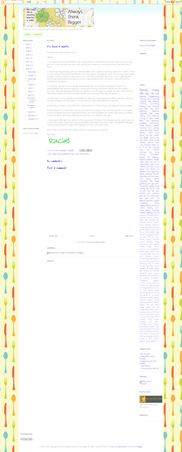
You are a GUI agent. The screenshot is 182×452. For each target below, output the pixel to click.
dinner (156, 179)
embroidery (155, 155)
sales (148, 305)
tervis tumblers (153, 324)
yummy (156, 213)
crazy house (155, 176)
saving (142, 307)
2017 (28, 48)
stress (157, 317)
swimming (79, 154)
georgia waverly (149, 138)
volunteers (155, 331)
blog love (151, 237)
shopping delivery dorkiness (149, 205)
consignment (155, 249)
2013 (28, 62)
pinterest (156, 193)
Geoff (157, 142)
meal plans (144, 140)
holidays (151, 186)
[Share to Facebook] (88, 150)
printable (150, 297)
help (141, 276)
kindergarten (144, 281)
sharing (151, 310)
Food (146, 130)
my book (144, 109)
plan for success (149, 196)
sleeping (150, 208)
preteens (150, 159)
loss (150, 283)
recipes (156, 159)
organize (142, 159)
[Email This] (80, 150)
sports (157, 314)
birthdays (143, 123)
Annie (142, 130)
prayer (157, 295)
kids (72, 154)
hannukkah (144, 186)
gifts (149, 184)
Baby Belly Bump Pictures (147, 357)
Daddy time (144, 220)
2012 (28, 65)
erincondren (144, 181)
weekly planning (148, 334)
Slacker (142, 174)
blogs (157, 237)
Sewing (142, 106)
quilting (156, 300)
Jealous (156, 223)
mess (148, 191)
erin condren (152, 261)
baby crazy (154, 113)
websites (150, 142)
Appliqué (142, 218)
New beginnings (153, 172)
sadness (142, 305)
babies (143, 96)
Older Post (129, 236)
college (149, 247)
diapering (156, 259)
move (151, 285)
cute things (145, 179)
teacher (146, 164)
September (32, 79)
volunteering (148, 331)
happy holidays (153, 273)
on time (143, 290)
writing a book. (146, 339)
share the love (150, 162)
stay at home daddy (147, 317)
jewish (156, 125)
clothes (142, 247)
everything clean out (147, 264)
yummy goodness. (151, 341)
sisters (142, 208)
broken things (145, 239)
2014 (28, 58)
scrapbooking (144, 310)
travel (86, 154)
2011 (27, 69)
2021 (28, 44)
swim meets (154, 322)
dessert (156, 256)
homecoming (152, 276)
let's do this (150, 188)
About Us (38, 35)
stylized (156, 319)
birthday (149, 174)
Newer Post (53, 236)
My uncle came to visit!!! (31, 100)
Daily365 (152, 220)
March (31, 112)
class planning (154, 244)
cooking (142, 116)
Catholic (156, 218)
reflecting (143, 302)
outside (150, 290)
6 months (155, 215)
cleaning (142, 133)
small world (155, 312)
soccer (152, 314)
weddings (149, 213)
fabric (157, 264)
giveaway (142, 268)
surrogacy (143, 322)
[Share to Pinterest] (91, 150)
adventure (155, 121)
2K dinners (143, 215)
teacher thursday (152, 210)
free (152, 266)
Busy (152, 167)
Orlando (150, 227)
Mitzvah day (144, 227)
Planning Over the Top (149, 368)
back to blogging (147, 235)
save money (155, 305)
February (31, 115)
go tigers (150, 268)
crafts (150, 133)
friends (156, 135)
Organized (143, 113)
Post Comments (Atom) (96, 242)
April (30, 95)
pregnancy (143, 297)
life (152, 93)
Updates (152, 232)
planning (156, 99)
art (146, 147)
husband (146, 278)
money (151, 140)
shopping (143, 101)
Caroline (149, 218)
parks (157, 290)
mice (146, 285)
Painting (156, 227)
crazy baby (147, 254)
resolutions (150, 302)
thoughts (152, 327)
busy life (144, 150)
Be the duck (145, 354)
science (156, 203)
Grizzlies (150, 223)
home (149, 116)
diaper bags (149, 259)
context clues (144, 252)
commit (156, 247)
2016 (28, 51)
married (142, 285)
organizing (154, 96)
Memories (155, 225)
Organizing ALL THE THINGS (148, 362)
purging (150, 300)
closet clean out (145, 176)
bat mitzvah (154, 147)
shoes (157, 310)
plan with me (152, 198)
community (154, 123)
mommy (143, 104)
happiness (155, 157)
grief (141, 271)
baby (54, 154)
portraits (152, 293)
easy (141, 261)
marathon (155, 283)
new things (143, 288)
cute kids (149, 135)
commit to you (145, 249)
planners (155, 111)
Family (59, 154)
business (156, 239)
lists (146, 283)
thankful (143, 213)
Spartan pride (150, 230)
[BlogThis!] (83, 150)
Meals (150, 130)
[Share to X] (85, 150)
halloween (156, 271)
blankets (156, 174)
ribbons (156, 302)
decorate (148, 256)
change (157, 242)
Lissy (141, 145)
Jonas (141, 225)
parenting (143, 111)
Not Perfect (145, 366)
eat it (145, 261)
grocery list (144, 157)
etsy (157, 261)
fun (141, 138)
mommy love (145, 128)
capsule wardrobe (146, 242)
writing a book (146, 118)
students (142, 319)
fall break (154, 181)
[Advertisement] (57, 304)
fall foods (146, 266)
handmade (143, 273)
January (31, 119)
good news (155, 184)
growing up (147, 271)
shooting (142, 312)
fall (141, 266)
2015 (28, 55)
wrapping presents (152, 336)
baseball (156, 235)
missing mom (145, 99)
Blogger (139, 446)
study (150, 319)
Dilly (157, 220)
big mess (143, 237)
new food (156, 285)
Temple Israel (144, 232)
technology (143, 324)
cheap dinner (144, 244)
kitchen (142, 283)
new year (155, 191)
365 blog (149, 215)
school (142, 162)
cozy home (154, 152)
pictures (142, 193)
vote (141, 334)
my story (154, 109)
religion (156, 201)
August (31, 84)
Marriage (148, 225)
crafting (142, 155)
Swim (157, 230)
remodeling (143, 203)
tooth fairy (146, 329)
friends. (156, 266)
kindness (156, 281)
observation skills (153, 288)
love (157, 138)
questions (149, 201)
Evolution (142, 223)
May (30, 91)
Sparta (142, 230)
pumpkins (143, 300)
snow (141, 314)
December (32, 72)
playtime (143, 201)
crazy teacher (146, 125)
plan (141, 196)
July (30, 88)
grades (157, 268)
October (31, 75)
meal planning (153, 101)
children (156, 130)
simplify (148, 312)
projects (156, 297)
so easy (146, 314)
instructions (155, 278)
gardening (66, 154)
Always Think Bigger (147, 45)
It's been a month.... (31, 106)
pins (148, 193)
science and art (152, 307)
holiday (145, 276)
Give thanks (151, 169)
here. (36, 133)
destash (142, 259)
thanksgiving (144, 327)
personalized (144, 293)
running (156, 128)
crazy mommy (153, 106)
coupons (152, 252)
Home (27, 35)
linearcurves (121, 446)
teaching (155, 116)
